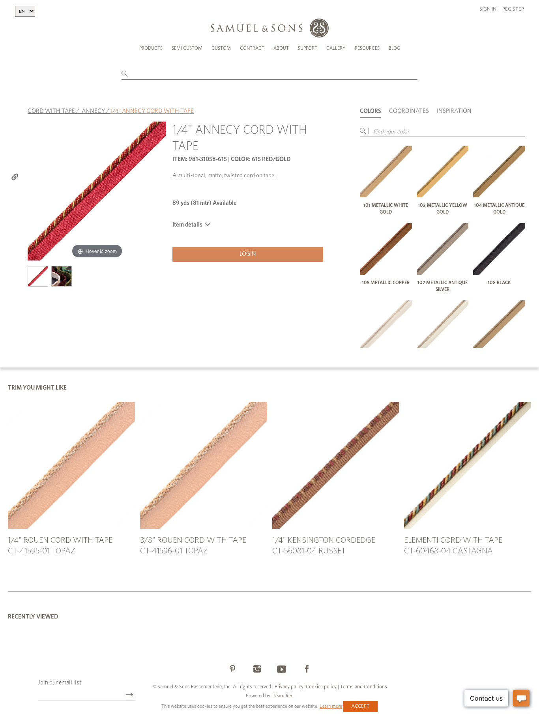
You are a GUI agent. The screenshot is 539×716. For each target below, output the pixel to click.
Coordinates (409, 111)
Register (513, 9)
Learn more (331, 706)
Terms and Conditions (363, 687)
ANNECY (93, 111)
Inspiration (454, 111)
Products (151, 48)
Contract (252, 48)
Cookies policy (321, 687)
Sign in (487, 9)
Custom (221, 48)
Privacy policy (289, 687)
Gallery (336, 48)
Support (307, 48)
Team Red (283, 696)
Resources (367, 48)
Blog (394, 48)
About (281, 48)
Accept (360, 706)
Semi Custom (187, 48)
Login (248, 254)
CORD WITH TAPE (51, 111)
